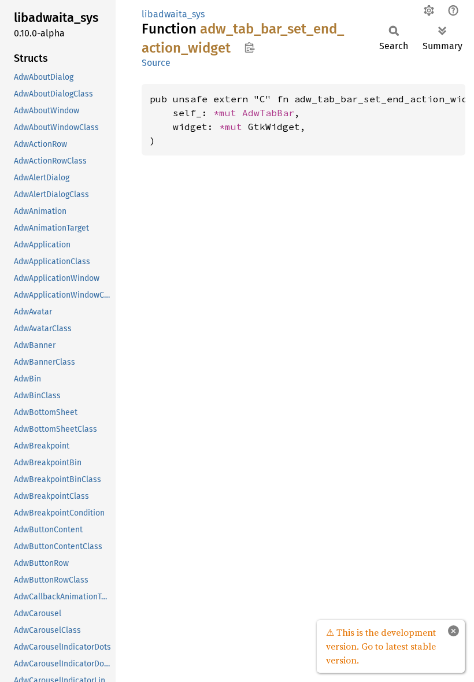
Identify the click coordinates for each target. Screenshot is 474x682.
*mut (227, 112)
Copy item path (249, 47)
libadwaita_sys (173, 14)
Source (156, 62)
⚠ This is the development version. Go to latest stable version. (381, 646)
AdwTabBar (268, 112)
